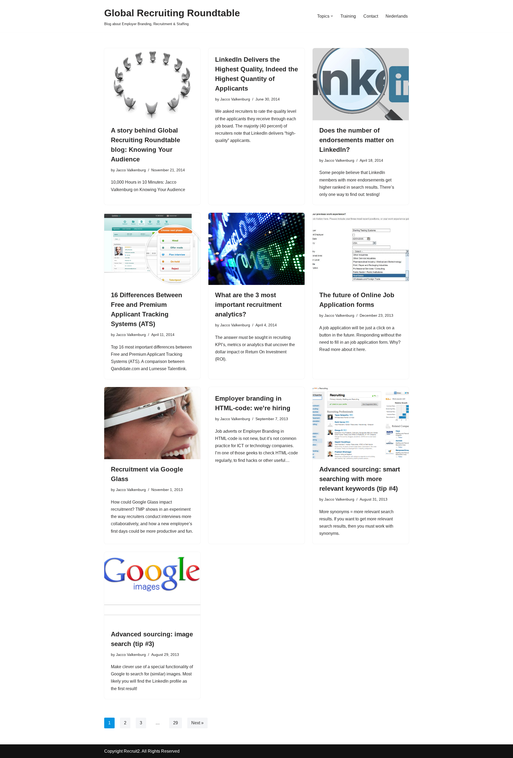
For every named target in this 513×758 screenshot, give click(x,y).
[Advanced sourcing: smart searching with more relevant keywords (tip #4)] (361, 423)
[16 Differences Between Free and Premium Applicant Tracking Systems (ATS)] (152, 249)
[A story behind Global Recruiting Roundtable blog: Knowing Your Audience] (152, 84)
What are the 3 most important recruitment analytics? (248, 304)
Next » (197, 723)
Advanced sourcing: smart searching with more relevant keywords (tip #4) (359, 479)
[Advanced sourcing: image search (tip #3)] (152, 588)
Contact (370, 16)
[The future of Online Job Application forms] (361, 249)
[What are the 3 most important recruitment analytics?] (256, 249)
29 (175, 723)
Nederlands (397, 16)
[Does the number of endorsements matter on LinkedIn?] (361, 84)
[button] (332, 16)
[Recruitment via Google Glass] (152, 423)
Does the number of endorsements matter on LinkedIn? (356, 140)
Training (348, 16)
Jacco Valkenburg (131, 170)
